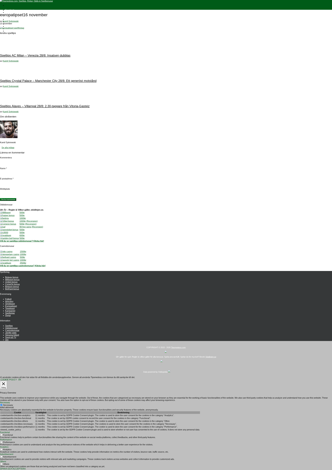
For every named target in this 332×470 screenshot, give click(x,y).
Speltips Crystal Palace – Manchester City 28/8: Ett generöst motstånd (48, 80)
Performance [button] (6, 440)
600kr (22, 235)
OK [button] (19, 380)
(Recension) (32, 221)
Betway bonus (11, 277)
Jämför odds (10, 333)
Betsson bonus (12, 287)
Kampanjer (10, 311)
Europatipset (11, 306)
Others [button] (3, 461)
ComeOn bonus (12, 284)
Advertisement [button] (6, 454)
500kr (22, 212)
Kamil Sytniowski (11, 21)
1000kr (22, 218)
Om (6, 340)
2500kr (23, 263)
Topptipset (10, 308)
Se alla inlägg (8, 148)
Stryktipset (10, 304)
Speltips (9, 326)
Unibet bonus (11, 282)
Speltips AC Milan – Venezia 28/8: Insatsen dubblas (35, 55)
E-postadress (6, 179)
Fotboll (8, 299)
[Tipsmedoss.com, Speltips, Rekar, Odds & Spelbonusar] (26, 1)
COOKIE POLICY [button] (9, 380)
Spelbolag (10, 313)
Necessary (8, 405)
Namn (3, 168)
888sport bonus (12, 280)
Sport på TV (10, 31)
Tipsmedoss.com (178, 347)
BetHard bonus (12, 289)
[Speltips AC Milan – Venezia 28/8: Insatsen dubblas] (9, 50)
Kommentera (6, 158)
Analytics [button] (4, 447)
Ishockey (9, 301)
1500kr (23, 251)
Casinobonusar (12, 330)
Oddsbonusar (11, 328)
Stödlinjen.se (210, 357)
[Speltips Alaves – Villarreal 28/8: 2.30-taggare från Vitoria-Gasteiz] (9, 100)
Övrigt (8, 315)
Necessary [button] (5, 402)
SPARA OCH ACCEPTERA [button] (13, 469)
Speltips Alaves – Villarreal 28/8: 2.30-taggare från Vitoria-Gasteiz (45, 106)
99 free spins (25, 227)
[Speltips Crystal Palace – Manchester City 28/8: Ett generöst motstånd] (9, 75)
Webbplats (5, 189)
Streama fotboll (12, 335)
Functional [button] (5, 432)
